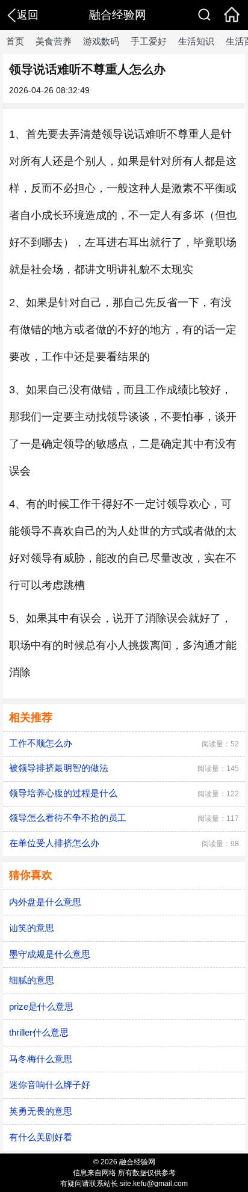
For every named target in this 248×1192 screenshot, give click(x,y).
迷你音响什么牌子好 (49, 1085)
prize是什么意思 (41, 1006)
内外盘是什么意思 (45, 902)
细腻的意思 (31, 980)
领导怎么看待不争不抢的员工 (67, 818)
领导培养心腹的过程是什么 (63, 793)
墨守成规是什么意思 (49, 954)
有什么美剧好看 (40, 1137)
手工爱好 (149, 41)
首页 (15, 41)
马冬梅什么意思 (40, 1059)
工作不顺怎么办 (40, 743)
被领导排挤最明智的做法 (58, 768)
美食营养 (54, 41)
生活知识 (196, 41)
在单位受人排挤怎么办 (54, 843)
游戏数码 (101, 41)
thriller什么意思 (39, 1032)
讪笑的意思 (31, 928)
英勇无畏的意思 (40, 1111)
